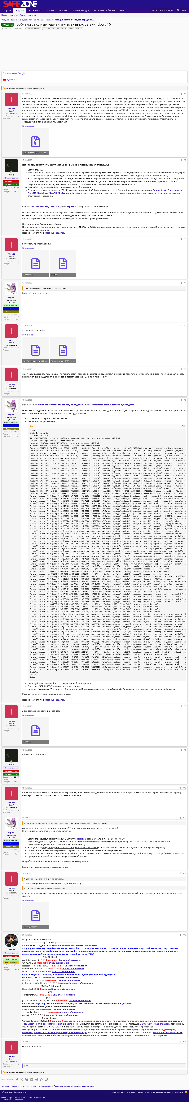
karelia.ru (77, 193)
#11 (184, 818)
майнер (79, 28)
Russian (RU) (21, 1092)
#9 (185, 750)
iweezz (6, 28)
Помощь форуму (81, 10)
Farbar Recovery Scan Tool (45, 206)
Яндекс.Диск (159, 190)
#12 (184, 873)
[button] (43, 10)
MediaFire (42, 193)
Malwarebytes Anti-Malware (154, 1023)
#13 (184, 935)
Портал (7, 10)
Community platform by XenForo (23, 1097)
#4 (185, 283)
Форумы (19, 10)
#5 (185, 325)
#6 (185, 369)
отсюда (81, 838)
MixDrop (62, 193)
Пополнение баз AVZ (104, 10)
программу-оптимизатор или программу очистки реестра (54, 1032)
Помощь (179, 1092)
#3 (185, 239)
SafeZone (8, 1092)
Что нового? (34, 10)
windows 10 (61, 28)
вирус (71, 28)
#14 (184, 1042)
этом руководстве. (55, 232)
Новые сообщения (9, 15)
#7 (185, 400)
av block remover (33, 28)
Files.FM (52, 193)
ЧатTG (122, 10)
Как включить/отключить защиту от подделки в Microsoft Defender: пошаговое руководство (83, 404)
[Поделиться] (181, 94)
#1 (185, 94)
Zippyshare (173, 190)
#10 (184, 788)
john (44, 28)
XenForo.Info (18, 1100)
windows (51, 28)
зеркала (71, 206)
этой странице (83, 187)
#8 (185, 706)
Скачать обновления (85, 945)
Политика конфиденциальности (159, 1092)
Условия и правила (135, 1092)
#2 (185, 160)
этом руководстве (54, 699)
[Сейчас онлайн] (11, 172)
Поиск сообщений (28, 15)
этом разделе (52, 861)
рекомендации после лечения (51, 867)
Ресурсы (63, 10)
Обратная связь (118, 1092)
